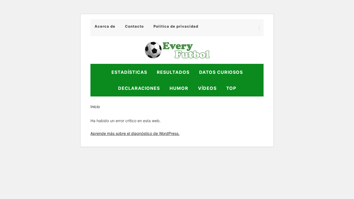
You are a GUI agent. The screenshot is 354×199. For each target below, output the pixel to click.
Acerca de (105, 26)
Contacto (134, 26)
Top (231, 88)
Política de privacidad (175, 26)
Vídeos (207, 88)
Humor (179, 88)
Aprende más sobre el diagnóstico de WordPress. (134, 133)
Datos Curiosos (221, 72)
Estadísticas (129, 72)
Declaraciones (139, 88)
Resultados (173, 72)
